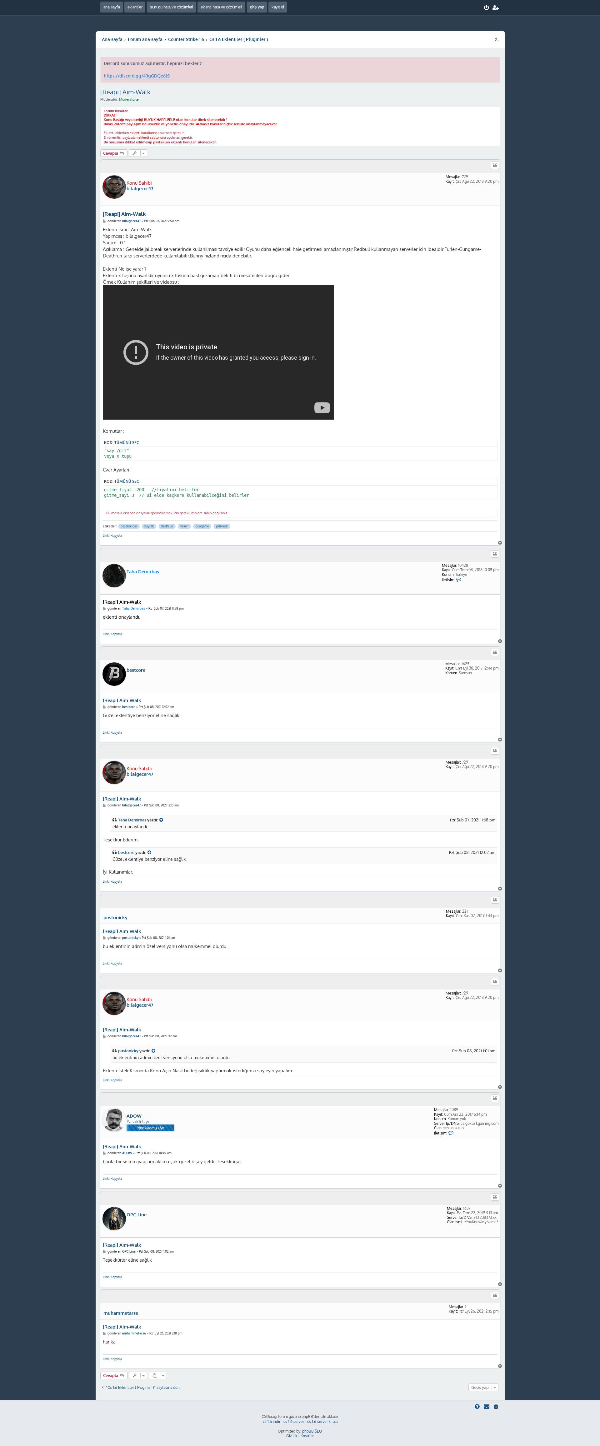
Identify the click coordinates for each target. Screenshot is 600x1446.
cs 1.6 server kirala (322, 1421)
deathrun (167, 526)
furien (184, 526)
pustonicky (115, 917)
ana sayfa (111, 7)
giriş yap (257, 7)
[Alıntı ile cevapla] (495, 165)
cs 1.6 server (293, 1421)
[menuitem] (486, 8)
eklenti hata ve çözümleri (221, 7)
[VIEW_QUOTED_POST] (161, 820)
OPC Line (137, 1215)
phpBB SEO (312, 1431)
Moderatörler (129, 99)
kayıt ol (278, 7)
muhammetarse (120, 1313)
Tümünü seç (126, 442)
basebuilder (129, 526)
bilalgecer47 (140, 189)
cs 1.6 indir (271, 1421)
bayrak (149, 526)
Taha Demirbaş (143, 572)
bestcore (136, 670)
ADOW (134, 1116)
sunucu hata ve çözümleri (171, 7)
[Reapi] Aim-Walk (125, 92)
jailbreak (222, 526)
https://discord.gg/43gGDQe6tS (137, 75)
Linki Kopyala (112, 535)
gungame (202, 526)
